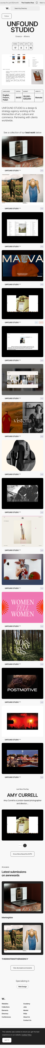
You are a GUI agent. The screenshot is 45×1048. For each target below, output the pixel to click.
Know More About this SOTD (22, 854)
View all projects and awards (22, 968)
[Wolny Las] (22, 645)
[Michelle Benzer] (22, 493)
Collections (6, 1007)
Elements (5, 1010)
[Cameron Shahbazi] (22, 341)
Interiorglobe (7, 917)
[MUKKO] (22, 227)
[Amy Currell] (22, 303)
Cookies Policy (26, 1035)
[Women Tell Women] (22, 607)
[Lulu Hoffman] (22, 455)
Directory (5, 1013)
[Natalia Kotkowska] (25, 845)
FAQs (25, 1013)
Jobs (25, 1007)
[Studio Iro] (22, 379)
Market (25, 1010)
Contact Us (27, 1020)
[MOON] (22, 721)
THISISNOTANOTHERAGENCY (15, 959)
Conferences (6, 1017)
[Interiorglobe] (22, 151)
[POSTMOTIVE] (22, 683)
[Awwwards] (7, 8)
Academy (26, 1004)
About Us (26, 1017)
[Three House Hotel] (22, 758)
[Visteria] (22, 417)
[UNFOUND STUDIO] (20, 845)
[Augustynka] (22, 569)
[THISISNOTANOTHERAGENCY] (22, 189)
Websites (5, 1004)
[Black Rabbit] (22, 531)
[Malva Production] (22, 265)
